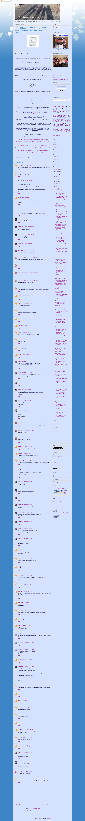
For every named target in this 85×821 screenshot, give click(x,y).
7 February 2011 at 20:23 (27, 707)
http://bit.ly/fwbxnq (33, 120)
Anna (19, 197)
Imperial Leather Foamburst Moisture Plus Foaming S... (61, 317)
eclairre (19, 771)
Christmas (61, 119)
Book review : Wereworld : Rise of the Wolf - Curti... (60, 327)
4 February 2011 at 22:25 (27, 489)
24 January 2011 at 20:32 (28, 180)
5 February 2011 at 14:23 (28, 575)
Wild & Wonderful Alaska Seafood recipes (60, 260)
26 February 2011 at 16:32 (28, 778)
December (58, 167)
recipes (68, 108)
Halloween (68, 125)
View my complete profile (58, 28)
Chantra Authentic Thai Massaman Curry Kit (59, 255)
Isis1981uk (20, 295)
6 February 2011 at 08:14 (26, 618)
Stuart (19, 685)
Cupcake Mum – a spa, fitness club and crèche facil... (61, 399)
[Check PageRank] (55, 427)
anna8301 (20, 481)
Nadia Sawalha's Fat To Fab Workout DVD (60, 408)
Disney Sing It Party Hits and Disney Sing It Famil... (60, 416)
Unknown (20, 707)
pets (62, 127)
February (57, 184)
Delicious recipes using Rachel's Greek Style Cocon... (59, 396)
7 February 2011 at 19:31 (26, 693)
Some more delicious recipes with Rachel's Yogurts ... (61, 390)
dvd (63, 118)
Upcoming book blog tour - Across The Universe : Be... (61, 191)
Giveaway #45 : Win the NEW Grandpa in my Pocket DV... (61, 281)
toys (66, 110)
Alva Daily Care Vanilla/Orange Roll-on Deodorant (61, 295)
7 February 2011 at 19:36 (26, 700)
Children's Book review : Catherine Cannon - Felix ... (61, 413)
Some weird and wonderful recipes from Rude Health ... (61, 266)
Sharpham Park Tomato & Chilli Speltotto (60, 315)
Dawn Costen (20, 666)
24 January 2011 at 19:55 (27, 172)
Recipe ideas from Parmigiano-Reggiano (60, 238)
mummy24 (20, 165)
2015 (55, 159)
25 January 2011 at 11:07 (29, 243)
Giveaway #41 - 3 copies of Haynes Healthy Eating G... (61, 356)
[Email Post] (32, 157)
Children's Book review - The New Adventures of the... (61, 354)
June (57, 178)
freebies (68, 123)
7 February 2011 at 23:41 (28, 729)
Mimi (19, 325)
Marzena (19, 361)
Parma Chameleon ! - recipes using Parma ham (61, 244)
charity (61, 120)
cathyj (19, 625)
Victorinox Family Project (60, 319)
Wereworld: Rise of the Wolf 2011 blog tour (60, 325)
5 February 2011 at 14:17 (28, 566)
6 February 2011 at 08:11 (26, 602)
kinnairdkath (20, 219)
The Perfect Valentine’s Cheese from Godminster (60, 206)
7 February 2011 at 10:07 (29, 642)
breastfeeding (62, 130)
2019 (55, 152)
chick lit (54, 125)
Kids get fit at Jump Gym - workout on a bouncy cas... (61, 387)
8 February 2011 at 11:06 (27, 752)
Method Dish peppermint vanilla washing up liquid (60, 246)
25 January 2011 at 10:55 (29, 226)
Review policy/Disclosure (58, 75)
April (56, 181)
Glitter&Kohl (20, 729)
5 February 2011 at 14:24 (28, 582)
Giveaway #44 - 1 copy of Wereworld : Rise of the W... (61, 322)
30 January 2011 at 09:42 (28, 332)
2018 (55, 154)
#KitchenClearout (59, 126)
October (57, 171)
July (56, 176)
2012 (55, 164)
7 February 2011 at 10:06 (29, 633)
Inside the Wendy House (23, 257)
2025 (55, 142)
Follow (54, 462)
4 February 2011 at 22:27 (27, 497)
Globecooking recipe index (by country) (61, 79)
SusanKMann (20, 250)
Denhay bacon (58, 305)
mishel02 (20, 659)
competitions (56, 116)
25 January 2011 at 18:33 (28, 295)
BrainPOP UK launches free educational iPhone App (60, 344)
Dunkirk (54, 130)
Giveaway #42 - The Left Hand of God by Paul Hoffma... (61, 341)
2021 (55, 149)
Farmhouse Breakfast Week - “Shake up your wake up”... (61, 307)
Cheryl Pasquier (57, 27)
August (57, 174)
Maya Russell (20, 633)
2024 (55, 144)
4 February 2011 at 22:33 (27, 521)
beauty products (63, 115)
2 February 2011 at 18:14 (29, 422)
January (57, 186)
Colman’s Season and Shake (61, 278)
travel (57, 121)
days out (65, 116)
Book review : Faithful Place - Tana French (61, 312)
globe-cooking (63, 112)
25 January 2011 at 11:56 (34, 264)
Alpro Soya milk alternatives (60, 309)
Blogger (48, 818)
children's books (57, 114)
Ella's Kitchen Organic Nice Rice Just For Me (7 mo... (60, 367)
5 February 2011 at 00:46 (27, 538)
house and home (26, 159)
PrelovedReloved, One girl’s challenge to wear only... (60, 200)
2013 (55, 163)
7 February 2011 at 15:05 (29, 666)
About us (55, 73)
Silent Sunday (66, 121)
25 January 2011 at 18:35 (28, 318)
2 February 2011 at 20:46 (27, 446)
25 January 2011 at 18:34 (28, 310)
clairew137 (20, 332)
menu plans (64, 111)
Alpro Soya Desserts (59, 376)
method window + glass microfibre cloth (59, 257)
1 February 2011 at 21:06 (26, 400)
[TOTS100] (55, 475)
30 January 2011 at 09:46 (28, 354)
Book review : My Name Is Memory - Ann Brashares (60, 194)
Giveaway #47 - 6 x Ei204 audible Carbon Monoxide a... (60, 228)
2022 (55, 147)
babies (54, 112)
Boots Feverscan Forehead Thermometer (60, 292)
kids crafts (55, 118)
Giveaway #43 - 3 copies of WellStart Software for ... (60, 330)
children (55, 108)
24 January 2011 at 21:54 (26, 208)
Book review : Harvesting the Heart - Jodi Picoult (61, 241)
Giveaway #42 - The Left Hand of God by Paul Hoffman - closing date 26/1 (33, 145)
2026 (55, 140)
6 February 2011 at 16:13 (26, 625)
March (57, 183)
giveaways (20, 159)
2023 (55, 146)
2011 (55, 166)
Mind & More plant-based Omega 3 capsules (60, 303)
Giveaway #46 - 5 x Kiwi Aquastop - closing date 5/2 (33, 152)
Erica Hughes (20, 422)
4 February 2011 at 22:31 (27, 512)
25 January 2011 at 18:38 (25, 325)
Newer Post (18, 804)
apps (66, 124)
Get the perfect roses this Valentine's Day (60, 189)
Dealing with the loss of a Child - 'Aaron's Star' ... (61, 214)
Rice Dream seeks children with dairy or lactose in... (60, 232)
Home (33, 804)
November (58, 169)
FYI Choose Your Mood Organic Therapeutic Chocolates (59, 298)
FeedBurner (64, 92)
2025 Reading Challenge (61, 488)
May (56, 179)
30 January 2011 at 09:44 (28, 347)
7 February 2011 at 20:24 (27, 722)
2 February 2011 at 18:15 (29, 430)
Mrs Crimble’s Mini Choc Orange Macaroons (60, 287)
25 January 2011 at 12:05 (34, 287)
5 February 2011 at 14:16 (28, 558)
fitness (67, 127)
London (67, 134)
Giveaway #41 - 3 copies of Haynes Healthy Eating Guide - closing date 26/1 (33, 139)
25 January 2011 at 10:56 (29, 234)
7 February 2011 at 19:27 (26, 685)
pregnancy (61, 125)
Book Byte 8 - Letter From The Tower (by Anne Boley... (61, 393)
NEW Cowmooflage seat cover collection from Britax (61, 268)
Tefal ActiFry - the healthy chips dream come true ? (60, 385)
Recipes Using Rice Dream (60, 369)
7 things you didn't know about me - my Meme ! (61, 263)
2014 (55, 161)
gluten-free (57, 127)
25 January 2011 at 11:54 (34, 257)
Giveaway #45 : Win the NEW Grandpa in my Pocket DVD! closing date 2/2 (33, 150)
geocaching (55, 129)
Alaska (59, 135)
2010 (55, 418)
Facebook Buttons (58, 456)
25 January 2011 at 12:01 (34, 280)
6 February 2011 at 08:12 (26, 610)
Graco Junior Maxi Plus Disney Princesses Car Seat (61, 277)
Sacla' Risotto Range (59, 351)
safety (31, 159)
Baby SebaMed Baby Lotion (60, 201)
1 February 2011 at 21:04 (26, 389)
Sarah (19, 602)
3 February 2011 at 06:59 (28, 468)
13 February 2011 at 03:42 (26, 771)
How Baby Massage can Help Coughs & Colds (61, 222)
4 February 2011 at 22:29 (27, 504)
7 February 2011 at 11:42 (27, 659)
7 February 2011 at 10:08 (29, 649)
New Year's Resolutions (63, 131)
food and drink (59, 106)
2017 (55, 156)
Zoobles (56, 300)
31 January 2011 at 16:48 (27, 372)
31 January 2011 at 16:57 (27, 382)
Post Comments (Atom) (35, 808)
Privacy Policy (55, 77)
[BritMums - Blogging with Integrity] (60, 501)
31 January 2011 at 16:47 (27, 361)
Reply (19, 169)
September (58, 173)
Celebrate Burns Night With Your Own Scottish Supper (61, 284)
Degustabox (59, 124)
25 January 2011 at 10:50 (29, 219)
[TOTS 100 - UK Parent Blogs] (58, 474)
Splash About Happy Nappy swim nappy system (60, 289)
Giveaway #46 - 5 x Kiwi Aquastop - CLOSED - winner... (60, 271)
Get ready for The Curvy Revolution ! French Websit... (60, 336)
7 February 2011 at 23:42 (28, 737)
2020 (55, 151)
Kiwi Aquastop (58, 274)
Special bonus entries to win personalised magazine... (60, 225)
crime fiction (59, 123)
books (59, 110)
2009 (55, 420)
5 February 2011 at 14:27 (28, 591)
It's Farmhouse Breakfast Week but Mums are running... (60, 234)
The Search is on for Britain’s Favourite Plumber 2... (61, 349)
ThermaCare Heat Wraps (60, 338)
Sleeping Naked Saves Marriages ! (59, 220)
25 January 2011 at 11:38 (29, 250)
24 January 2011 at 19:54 (27, 165)
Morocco (54, 135)
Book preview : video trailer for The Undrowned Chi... (61, 197)
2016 (55, 157)
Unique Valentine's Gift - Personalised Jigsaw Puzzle (61, 211)
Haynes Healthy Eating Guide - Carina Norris (61, 379)
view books (66, 494)
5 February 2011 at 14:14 (28, 549)
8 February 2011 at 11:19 (27, 761)
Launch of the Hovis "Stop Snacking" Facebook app (60, 405)
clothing (68, 120)
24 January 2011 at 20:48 (25, 197)
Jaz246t (19, 389)
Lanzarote (61, 134)
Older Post (48, 804)
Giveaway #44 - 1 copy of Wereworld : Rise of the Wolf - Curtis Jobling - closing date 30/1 (32, 147)
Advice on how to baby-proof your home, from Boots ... (61, 333)
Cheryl (58, 490)
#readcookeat (67, 126)
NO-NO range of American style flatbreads (60, 410)
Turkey (56, 134)
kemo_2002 (20, 549)
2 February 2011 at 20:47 (27, 460)
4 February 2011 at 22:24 (27, 481)
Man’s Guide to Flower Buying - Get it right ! (61, 217)
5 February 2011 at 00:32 (27, 528)
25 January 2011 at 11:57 (34, 272)
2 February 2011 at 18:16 (29, 437)
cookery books (64, 129)
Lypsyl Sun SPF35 (58, 203)
